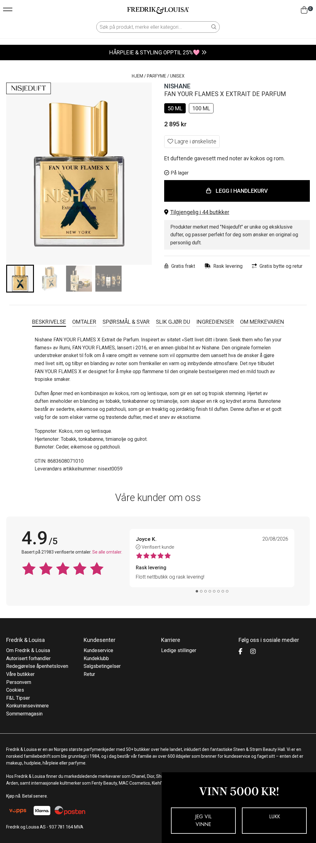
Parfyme (156, 76)
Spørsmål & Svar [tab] (126, 321)
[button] (237, 212)
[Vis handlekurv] (304, 10)
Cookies (15, 690)
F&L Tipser (18, 698)
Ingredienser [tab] (215, 321)
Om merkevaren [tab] (262, 321)
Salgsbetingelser (102, 666)
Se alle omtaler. (107, 552)
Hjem (137, 76)
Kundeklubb (96, 658)
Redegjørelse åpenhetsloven (37, 666)
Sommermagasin (24, 714)
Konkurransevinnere (27, 706)
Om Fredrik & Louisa (28, 650)
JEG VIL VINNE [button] (203, 820)
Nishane (177, 86)
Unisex (177, 76)
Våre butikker (20, 674)
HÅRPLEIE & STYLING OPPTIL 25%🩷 (154, 52)
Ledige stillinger (178, 650)
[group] (20, 279)
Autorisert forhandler (28, 658)
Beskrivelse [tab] (49, 321)
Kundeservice (98, 650)
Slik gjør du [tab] (173, 321)
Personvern (18, 682)
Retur (89, 674)
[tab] (197, 591)
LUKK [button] (274, 816)
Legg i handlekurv (242, 191)
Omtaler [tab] (84, 321)
